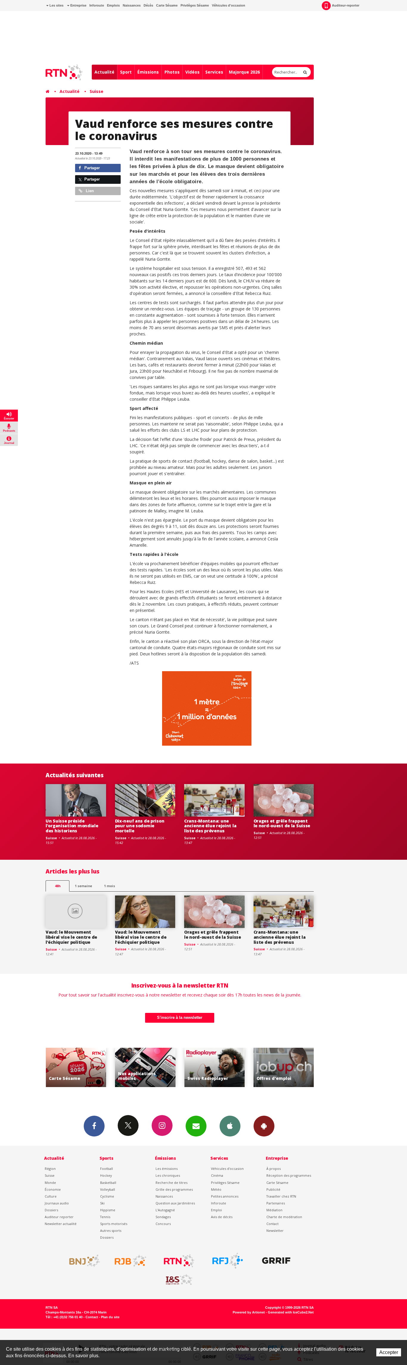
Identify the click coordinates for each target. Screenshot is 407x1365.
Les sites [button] (56, 5)
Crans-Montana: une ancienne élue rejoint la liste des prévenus (210, 826)
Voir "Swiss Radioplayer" (208, 1067)
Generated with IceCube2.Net (291, 1312)
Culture (51, 1196)
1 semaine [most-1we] (83, 886)
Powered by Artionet (249, 1312)
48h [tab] (57, 886)
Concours (163, 1224)
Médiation (274, 1210)
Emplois (113, 5)
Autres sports (110, 1230)
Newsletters (196, 1126)
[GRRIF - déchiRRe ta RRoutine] (276, 1261)
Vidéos (192, 72)
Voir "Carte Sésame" (69, 1067)
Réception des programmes (288, 1175)
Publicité (273, 1189)
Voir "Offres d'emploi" (277, 1067)
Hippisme (107, 1210)
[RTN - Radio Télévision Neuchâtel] (179, 1261)
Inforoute (96, 5)
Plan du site (110, 1317)
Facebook (94, 1126)
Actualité (104, 72)
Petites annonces (224, 1196)
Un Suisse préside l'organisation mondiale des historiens (72, 826)
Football (106, 1168)
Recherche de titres (171, 1182)
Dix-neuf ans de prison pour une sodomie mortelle (139, 826)
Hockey (106, 1175)
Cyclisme (107, 1196)
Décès (148, 5)
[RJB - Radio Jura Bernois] (130, 1261)
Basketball (108, 1182)
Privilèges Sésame (195, 5)
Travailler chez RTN (281, 1196)
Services (214, 72)
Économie (53, 1189)
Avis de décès (221, 1217)
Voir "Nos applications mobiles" (138, 1067)
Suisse (96, 91)
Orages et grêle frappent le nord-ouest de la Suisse (282, 823)
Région (50, 1168)
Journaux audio (57, 1203)
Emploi (216, 1210)
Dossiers (51, 1210)
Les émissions (167, 1168)
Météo (216, 1189)
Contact (272, 1224)
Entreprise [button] (77, 5)
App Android (264, 1126)
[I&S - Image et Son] (179, 1280)
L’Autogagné (165, 1210)
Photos (172, 72)
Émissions (148, 72)
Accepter (388, 1352)
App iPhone (230, 1126)
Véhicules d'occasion (228, 5)
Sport (126, 72)
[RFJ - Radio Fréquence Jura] (227, 1261)
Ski (102, 1203)
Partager (91, 168)
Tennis (105, 1217)
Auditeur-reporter (345, 5)
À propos (273, 1168)
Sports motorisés (113, 1224)
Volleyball (107, 1189)
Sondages (163, 1217)
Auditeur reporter (59, 1217)
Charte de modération (284, 1217)
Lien (89, 191)
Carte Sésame (167, 5)
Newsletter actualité (61, 1224)
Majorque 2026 (244, 72)
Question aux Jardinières (175, 1203)
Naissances (132, 5)
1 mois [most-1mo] (109, 886)
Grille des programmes (174, 1189)
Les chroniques (168, 1175)
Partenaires (275, 1203)
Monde (50, 1182)
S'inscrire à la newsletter (179, 1017)
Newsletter (275, 1230)
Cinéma (217, 1175)
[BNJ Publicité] (82, 1261)
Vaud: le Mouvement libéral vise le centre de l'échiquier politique (71, 937)
